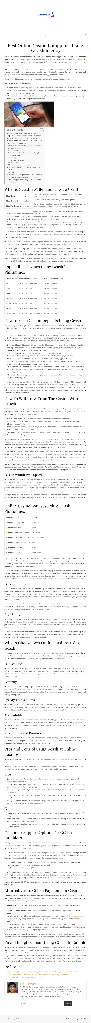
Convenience (15, 155)
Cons (12, 172)
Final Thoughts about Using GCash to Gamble (25, 180)
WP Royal (18, 1019)
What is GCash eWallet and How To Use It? (23, 133)
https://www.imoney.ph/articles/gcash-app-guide (26, 977)
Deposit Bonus (16, 148)
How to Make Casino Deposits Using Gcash (23, 138)
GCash (36, 194)
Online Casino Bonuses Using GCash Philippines (24, 146)
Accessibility (15, 162)
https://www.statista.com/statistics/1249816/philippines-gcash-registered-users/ (38, 974)
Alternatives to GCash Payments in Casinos (22, 177)
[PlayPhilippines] (45, 14)
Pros (12, 170)
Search (68, 1003)
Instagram (76, 1019)
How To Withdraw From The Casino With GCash (24, 141)
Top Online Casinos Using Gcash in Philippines (24, 136)
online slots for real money (14, 627)
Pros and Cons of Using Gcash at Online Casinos (24, 167)
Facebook (64, 1019)
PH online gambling (79, 62)
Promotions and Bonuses (20, 165)
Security (13, 158)
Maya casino (78, 916)
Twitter (70, 1019)
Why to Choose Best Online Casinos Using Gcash (25, 153)
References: (12, 182)
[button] (40, 130)
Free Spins (14, 150)
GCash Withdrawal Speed (19, 143)
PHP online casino (47, 325)
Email (83, 1019)
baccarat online (67, 604)
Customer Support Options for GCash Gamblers (24, 175)
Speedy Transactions (18, 160)
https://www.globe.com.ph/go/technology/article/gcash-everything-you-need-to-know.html (42, 972)
